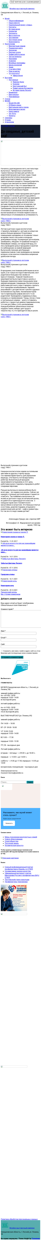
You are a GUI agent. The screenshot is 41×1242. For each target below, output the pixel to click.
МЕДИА (7, 101)
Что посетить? (14, 73)
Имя (3, 631)
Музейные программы (17, 63)
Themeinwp (35, 1238)
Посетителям (10, 44)
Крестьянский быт (20, 86)
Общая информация (16, 21)
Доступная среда (15, 40)
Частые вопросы (15, 56)
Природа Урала (18, 82)
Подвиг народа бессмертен (23, 88)
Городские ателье (8, 574)
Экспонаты (13, 33)
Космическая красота (14, 845)
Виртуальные (14, 94)
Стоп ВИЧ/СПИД (15, 69)
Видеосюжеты (14, 42)
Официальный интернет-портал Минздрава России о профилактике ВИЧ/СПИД (22, 875)
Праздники (13, 59)
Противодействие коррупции (17, 880)
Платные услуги (15, 52)
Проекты (12, 116)
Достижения (13, 37)
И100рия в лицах (15, 105)
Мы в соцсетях (14, 35)
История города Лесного (22, 90)
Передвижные (14, 97)
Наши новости (14, 23)
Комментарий (7, 609)
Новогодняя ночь (7, 585)
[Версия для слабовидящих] (25, 3)
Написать (9, 823)
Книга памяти (14, 111)
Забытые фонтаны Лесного (11, 563)
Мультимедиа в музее (17, 109)
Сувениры (8, 118)
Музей (7, 18)
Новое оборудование (13, 839)
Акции (11, 67)
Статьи (7, 99)
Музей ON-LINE (14, 103)
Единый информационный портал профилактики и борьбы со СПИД (19, 868)
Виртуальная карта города (19, 107)
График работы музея (17, 54)
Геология (16, 84)
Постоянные (13, 80)
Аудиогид (12, 61)
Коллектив (13, 31)
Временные (13, 92)
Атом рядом (9, 122)
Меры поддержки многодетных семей (21, 837)
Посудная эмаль (12, 843)
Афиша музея (18, 75)
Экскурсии (13, 50)
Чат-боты (12, 113)
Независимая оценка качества (18, 871)
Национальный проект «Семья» (20, 25)
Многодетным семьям (17, 46)
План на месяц (14, 71)
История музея (14, 29)
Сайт (3, 644)
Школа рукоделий (15, 65)
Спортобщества (11, 841)
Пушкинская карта (16, 48)
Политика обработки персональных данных (19, 1219)
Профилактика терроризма (16, 882)
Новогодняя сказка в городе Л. (13, 537)
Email (3, 638)
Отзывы (8, 120)
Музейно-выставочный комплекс (22, 9)
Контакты (12, 27)
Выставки (8, 78)
